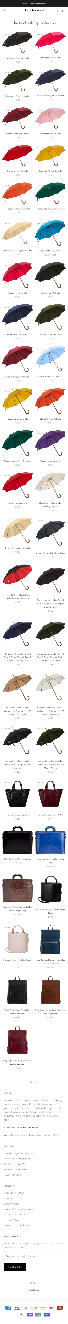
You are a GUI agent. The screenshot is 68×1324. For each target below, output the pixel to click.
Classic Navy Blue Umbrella (17, 334)
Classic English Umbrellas (18, 1153)
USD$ (32, 1282)
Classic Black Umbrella (50, 292)
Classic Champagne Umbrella (17, 548)
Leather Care (11, 1203)
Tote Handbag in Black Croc (18, 814)
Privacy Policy (11, 1220)
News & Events (12, 1175)
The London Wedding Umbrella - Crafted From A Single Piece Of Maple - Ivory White (50, 711)
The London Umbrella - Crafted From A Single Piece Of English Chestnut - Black (50, 603)
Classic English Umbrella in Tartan (50, 553)
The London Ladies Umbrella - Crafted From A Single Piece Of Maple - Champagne (17, 711)
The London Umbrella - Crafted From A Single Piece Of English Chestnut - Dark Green (50, 657)
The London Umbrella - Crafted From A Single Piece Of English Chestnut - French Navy (17, 657)
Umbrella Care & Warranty (19, 1209)
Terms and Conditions (16, 1225)
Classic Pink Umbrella (17, 292)
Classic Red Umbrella (18, 502)
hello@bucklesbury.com (25, 1127)
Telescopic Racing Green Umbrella (50, 208)
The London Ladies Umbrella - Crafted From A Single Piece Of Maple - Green (50, 764)
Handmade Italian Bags (17, 1158)
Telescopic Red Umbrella (17, 171)
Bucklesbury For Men (15, 1169)
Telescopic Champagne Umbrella (17, 250)
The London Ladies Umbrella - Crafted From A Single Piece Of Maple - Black (17, 764)
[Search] (58, 10)
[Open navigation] (4, 10)
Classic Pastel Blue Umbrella (50, 376)
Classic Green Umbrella (50, 334)
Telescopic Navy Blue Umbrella (50, 95)
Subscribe (15, 1266)
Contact (9, 1198)
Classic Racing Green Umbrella (17, 460)
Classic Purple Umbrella (50, 460)
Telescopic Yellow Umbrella (50, 171)
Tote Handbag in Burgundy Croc (50, 814)
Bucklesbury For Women (17, 1164)
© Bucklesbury (34, 1289)
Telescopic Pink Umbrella (50, 57)
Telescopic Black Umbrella (17, 58)
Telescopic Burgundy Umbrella (18, 133)
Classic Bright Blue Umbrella (50, 250)
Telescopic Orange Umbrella (18, 208)
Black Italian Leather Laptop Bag (17, 858)
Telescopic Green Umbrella (17, 96)
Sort (32, 1082)
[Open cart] (63, 10)
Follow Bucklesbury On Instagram (34, 3)
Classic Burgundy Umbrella (17, 376)
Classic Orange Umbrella (50, 418)
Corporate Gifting (14, 1193)
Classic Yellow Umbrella (17, 418)
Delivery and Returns (16, 1214)
